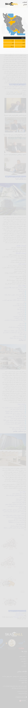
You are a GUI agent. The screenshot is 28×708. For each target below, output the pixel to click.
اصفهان (23, 40)
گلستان (23, 43)
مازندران (23, 46)
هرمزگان (12, 46)
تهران (13, 40)
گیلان (13, 43)
